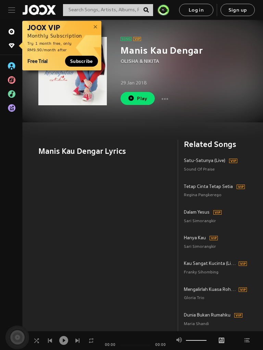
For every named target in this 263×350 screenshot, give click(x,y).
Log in (196, 10)
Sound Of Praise (199, 169)
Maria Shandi (196, 324)
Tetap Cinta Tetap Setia (208, 187)
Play (142, 99)
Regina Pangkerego (203, 195)
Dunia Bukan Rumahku (207, 315)
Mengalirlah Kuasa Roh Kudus (210, 289)
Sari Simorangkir (200, 221)
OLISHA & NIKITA (140, 61)
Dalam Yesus (197, 212)
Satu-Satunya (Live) (204, 161)
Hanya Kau (195, 238)
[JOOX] (39, 10)
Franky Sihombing (201, 272)
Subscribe (81, 61)
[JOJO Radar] (163, 10)
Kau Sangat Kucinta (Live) (210, 263)
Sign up (237, 10)
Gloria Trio (194, 298)
